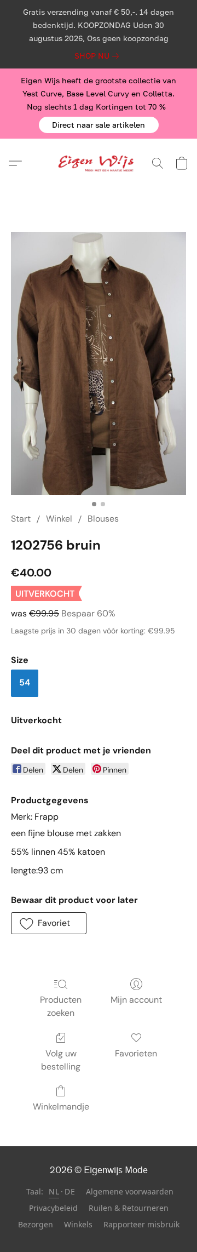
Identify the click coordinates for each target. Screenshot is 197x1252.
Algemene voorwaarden (129, 1191)
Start (21, 518)
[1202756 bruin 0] (98, 363)
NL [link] (54, 1191)
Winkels (78, 1224)
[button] (99, 125)
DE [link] (70, 1191)
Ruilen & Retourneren (129, 1208)
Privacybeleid (53, 1208)
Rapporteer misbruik (141, 1224)
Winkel (59, 518)
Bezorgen (35, 1224)
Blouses (103, 518)
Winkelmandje (61, 1106)
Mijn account (136, 999)
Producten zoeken (61, 1006)
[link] (98, 55)
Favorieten (136, 1053)
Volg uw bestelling (60, 1060)
